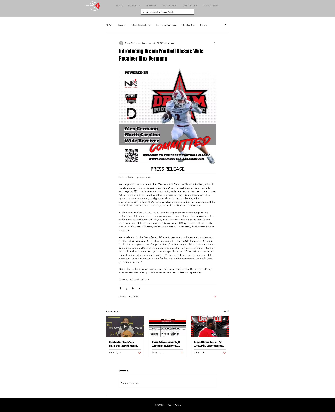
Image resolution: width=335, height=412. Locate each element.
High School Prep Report (166, 25)
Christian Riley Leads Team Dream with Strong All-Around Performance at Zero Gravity (123, 344)
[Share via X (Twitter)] (126, 288)
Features (121, 25)
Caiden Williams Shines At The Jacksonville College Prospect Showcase (208, 344)
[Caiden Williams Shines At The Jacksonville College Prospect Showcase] (210, 326)
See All (226, 311)
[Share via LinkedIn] (133, 288)
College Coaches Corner (141, 25)
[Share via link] (139, 288)
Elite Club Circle (188, 25)
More (202, 25)
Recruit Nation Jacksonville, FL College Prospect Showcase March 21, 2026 (166, 344)
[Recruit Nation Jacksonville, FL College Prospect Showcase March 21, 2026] (167, 326)
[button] (225, 25)
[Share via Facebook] (120, 288)
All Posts (109, 25)
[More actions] (214, 43)
